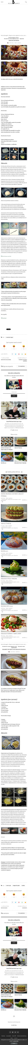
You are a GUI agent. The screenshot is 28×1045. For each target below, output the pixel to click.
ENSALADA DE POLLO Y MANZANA (20, 463)
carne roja (8, 885)
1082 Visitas (11, 42)
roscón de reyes (9, 337)
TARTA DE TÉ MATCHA (18, 448)
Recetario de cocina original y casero (11, 38)
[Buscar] (25, 2)
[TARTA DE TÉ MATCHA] (20, 441)
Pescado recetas (5, 489)
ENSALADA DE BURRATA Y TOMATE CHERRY (11, 633)
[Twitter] (15, 354)
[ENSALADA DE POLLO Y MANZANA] (20, 457)
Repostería (22, 38)
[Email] (25, 354)
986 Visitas (3, 635)
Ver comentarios (21, 366)
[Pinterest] (19, 354)
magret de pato (16, 885)
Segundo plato (4, 490)
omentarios (18, 651)
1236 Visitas (12, 651)
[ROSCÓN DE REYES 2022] (14, 595)
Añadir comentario (18, 42)
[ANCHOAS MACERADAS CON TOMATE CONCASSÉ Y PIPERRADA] (7, 441)
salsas (23, 885)
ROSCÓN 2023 (3, 463)
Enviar (14, 395)
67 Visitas (3, 525)
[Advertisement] (14, 19)
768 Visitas (3, 608)
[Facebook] (12, 354)
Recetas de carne (21, 646)
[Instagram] (15, 430)
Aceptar (14, 1043)
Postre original (8, 1020)
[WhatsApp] (22, 354)
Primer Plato (4, 574)
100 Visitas (3, 498)
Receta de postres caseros (14, 37)
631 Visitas (3, 580)
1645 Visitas (11, 1025)
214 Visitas (3, 553)
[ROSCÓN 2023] (7, 457)
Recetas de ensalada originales (8, 575)
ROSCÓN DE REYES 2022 (7, 606)
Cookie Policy (15, 1041)
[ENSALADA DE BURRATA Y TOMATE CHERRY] (14, 623)
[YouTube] (17, 430)
